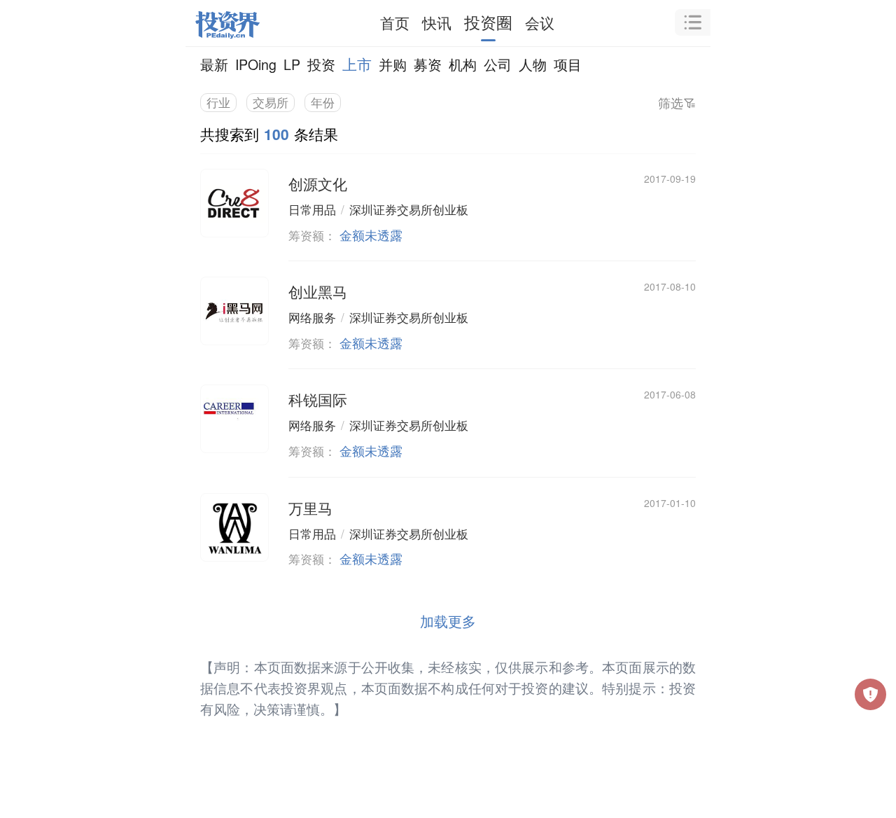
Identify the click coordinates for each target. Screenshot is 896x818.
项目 (568, 64)
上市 (357, 63)
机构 (463, 64)
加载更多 (448, 621)
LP (292, 64)
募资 (428, 64)
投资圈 (488, 22)
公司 (498, 64)
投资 (321, 64)
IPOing (255, 64)
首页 (395, 22)
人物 (533, 64)
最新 (214, 64)
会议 (539, 22)
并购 (393, 64)
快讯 (436, 22)
